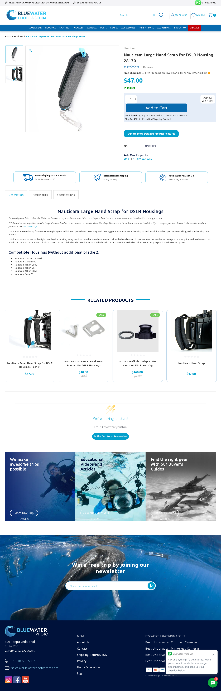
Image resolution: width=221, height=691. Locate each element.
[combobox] (135, 15)
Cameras (92, 27)
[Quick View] (48, 317)
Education (180, 27)
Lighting (64, 27)
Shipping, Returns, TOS (92, 655)
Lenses (114, 27)
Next (218, 346)
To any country (110, 179)
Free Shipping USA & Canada (50, 175)
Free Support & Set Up (181, 175)
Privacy (81, 661)
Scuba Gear (35, 27)
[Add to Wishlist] (48, 325)
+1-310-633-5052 (142, 158)
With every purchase (179, 179)
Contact (82, 648)
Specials (194, 27)
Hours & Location (88, 667)
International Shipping (115, 175)
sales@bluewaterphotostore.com (34, 668)
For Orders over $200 (45, 179)
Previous (2, 346)
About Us (83, 642)
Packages (78, 27)
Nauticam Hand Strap (191, 363)
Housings (50, 27)
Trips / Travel (146, 27)
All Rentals (164, 27)
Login (80, 673)
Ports (103, 27)
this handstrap (30, 226)
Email (127, 158)
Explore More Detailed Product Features (151, 133)
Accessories (128, 27)
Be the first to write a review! (110, 436)
